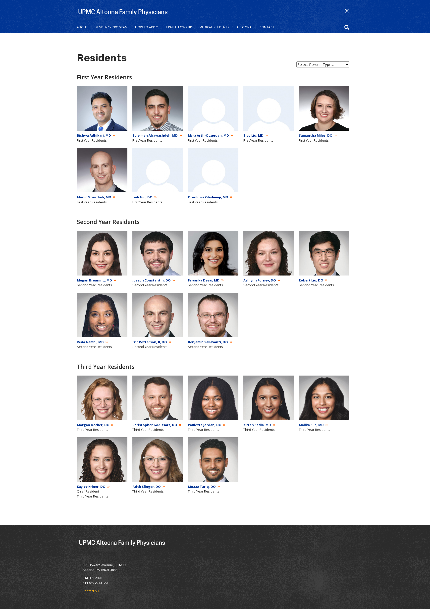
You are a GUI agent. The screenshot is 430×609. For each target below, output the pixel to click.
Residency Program (111, 27)
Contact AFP (91, 591)
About (82, 27)
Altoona (244, 27)
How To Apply (146, 27)
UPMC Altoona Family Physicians (123, 11)
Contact (267, 27)
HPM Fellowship (179, 27)
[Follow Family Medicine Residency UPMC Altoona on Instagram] (347, 11)
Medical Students (214, 27)
